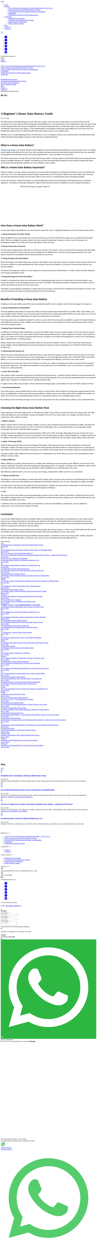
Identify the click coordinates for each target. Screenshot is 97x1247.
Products (7, 6)
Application (8, 17)
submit (3, 935)
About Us (7, 27)
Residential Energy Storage (16, 18)
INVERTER (12, 13)
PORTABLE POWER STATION (15, 843)
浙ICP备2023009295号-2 (14, 906)
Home (6, 5)
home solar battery (9, 150)
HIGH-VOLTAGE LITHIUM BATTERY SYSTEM (21, 838)
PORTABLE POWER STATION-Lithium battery (23, 15)
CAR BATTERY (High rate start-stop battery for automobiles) (27, 11)
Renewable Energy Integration (17, 22)
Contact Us (8, 28)
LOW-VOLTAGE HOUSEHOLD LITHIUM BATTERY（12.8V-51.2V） (28, 836)
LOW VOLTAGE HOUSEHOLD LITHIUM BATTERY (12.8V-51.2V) (30, 8)
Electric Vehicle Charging (16, 23)
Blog (6, 25)
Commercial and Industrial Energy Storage (21, 20)
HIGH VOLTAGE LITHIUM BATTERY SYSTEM (24, 10)
